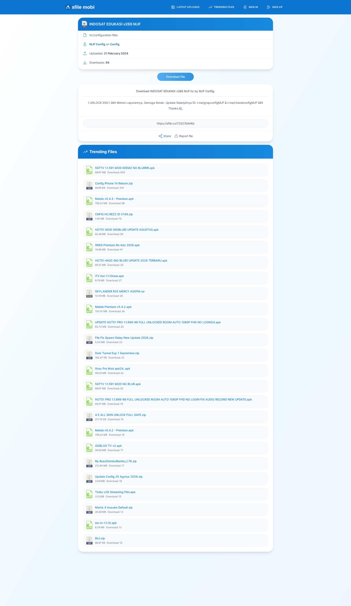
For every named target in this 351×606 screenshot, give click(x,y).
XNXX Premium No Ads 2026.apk (117, 245)
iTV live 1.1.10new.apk (109, 276)
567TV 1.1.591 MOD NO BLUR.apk (118, 384)
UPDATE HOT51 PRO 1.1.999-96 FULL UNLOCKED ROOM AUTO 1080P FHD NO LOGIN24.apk (158, 322)
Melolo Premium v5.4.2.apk (113, 306)
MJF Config (97, 44)
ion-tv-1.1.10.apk (106, 523)
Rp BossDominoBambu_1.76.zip (116, 461)
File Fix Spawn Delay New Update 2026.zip (124, 337)
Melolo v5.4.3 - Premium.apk (114, 198)
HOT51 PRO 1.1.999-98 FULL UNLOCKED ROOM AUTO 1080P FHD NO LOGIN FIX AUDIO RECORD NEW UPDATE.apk (173, 399)
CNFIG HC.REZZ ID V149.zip (114, 214)
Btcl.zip (100, 538)
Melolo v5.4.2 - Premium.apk (114, 430)
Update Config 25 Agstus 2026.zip (119, 476)
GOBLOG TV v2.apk (108, 445)
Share (167, 136)
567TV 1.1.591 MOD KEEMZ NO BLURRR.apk (125, 168)
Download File (175, 76)
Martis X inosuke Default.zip (114, 507)
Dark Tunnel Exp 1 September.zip (117, 353)
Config (114, 44)
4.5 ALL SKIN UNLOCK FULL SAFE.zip (120, 415)
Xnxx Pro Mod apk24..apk (112, 368)
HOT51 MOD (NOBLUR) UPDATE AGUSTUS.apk (127, 229)
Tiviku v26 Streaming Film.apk (115, 492)
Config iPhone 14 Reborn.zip (114, 183)
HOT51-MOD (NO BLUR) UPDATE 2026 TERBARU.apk (131, 260)
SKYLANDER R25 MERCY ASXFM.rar (120, 291)
